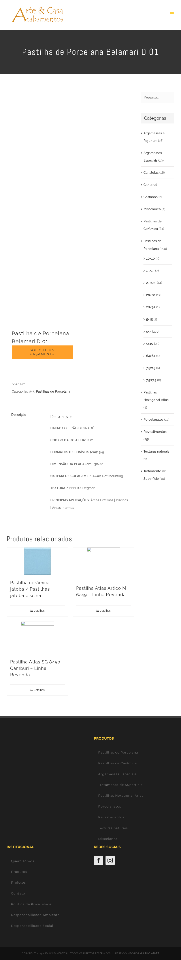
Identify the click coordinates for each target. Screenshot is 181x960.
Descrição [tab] (18, 415)
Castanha (150, 197)
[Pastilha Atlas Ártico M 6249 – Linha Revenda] (103, 564)
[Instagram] (110, 860)
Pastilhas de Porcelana (53, 391)
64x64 (150, 356)
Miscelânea (152, 209)
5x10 (149, 344)
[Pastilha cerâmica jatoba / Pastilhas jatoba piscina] (37, 561)
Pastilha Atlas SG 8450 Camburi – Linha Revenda (35, 668)
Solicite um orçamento (42, 352)
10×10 (150, 258)
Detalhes (39, 610)
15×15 (150, 271)
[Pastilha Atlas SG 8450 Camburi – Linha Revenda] (37, 637)
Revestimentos (154, 432)
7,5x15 (150, 368)
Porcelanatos (153, 420)
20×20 (150, 295)
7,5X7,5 (151, 380)
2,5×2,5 (151, 283)
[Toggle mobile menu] (172, 12)
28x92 (150, 307)
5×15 (149, 319)
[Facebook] (98, 860)
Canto (148, 185)
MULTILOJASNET (149, 953)
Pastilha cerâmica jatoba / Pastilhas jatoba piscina (30, 589)
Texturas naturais (156, 451)
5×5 (31, 391)
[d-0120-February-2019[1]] (37, 205)
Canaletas (150, 173)
